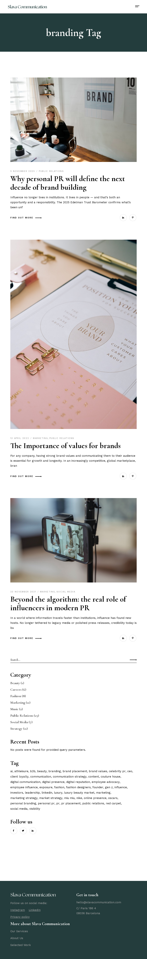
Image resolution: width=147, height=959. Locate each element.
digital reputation (78, 782)
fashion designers (78, 787)
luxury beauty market (79, 792)
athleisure (21, 771)
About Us (16, 938)
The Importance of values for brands (65, 445)
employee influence (24, 787)
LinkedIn (35, 910)
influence (120, 787)
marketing (103, 792)
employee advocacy (106, 782)
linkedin (47, 792)
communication (40, 776)
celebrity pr (117, 771)
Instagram (17, 910)
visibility (34, 808)
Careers (15, 689)
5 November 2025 (23, 171)
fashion (59, 787)
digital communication (25, 782)
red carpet (113, 803)
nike (79, 798)
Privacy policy (20, 917)
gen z (109, 787)
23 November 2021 (23, 592)
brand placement (75, 771)
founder (97, 787)
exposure (45, 787)
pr (58, 803)
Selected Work (20, 945)
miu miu (69, 798)
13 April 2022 (20, 438)
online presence (95, 798)
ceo (129, 771)
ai (11, 771)
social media (19, 808)
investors (16, 792)
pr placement (71, 803)
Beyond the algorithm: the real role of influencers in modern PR (68, 603)
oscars (113, 798)
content (93, 776)
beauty (42, 771)
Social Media (65, 592)
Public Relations (51, 171)
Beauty (15, 683)
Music (14, 709)
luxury (58, 792)
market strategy (50, 798)
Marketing (40, 438)
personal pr (46, 803)
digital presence (53, 782)
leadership (32, 792)
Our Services (19, 931)
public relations (93, 803)
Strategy (16, 728)
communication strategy (70, 776)
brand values (98, 771)
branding (54, 771)
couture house (110, 776)
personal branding (23, 803)
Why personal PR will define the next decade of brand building (67, 183)
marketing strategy (24, 798)
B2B (32, 771)
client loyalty (19, 776)
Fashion (15, 696)
